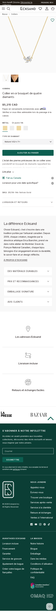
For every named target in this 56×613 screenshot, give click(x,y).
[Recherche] (10, 8)
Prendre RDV (47, 3)
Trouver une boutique (41, 497)
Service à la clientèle (40, 507)
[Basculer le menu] (3, 8)
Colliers (14, 14)
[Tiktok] (49, 524)
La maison (36, 538)
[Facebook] (31, 524)
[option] (28, 45)
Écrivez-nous (36, 492)
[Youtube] (36, 524)
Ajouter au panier (28, 153)
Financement (8, 548)
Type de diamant (11, 136)
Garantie (6, 553)
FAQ (32, 577)
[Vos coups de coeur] (40, 8)
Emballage (35, 553)
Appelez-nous (37, 487)
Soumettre (12, 459)
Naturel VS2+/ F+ (12, 142)
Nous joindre (38, 482)
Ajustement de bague (12, 564)
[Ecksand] (28, 8)
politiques (16, 469)
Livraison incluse (10, 543)
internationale (17, 4)
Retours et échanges (40, 512)
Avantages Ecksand (14, 538)
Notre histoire (37, 543)
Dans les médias (38, 558)
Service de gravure (12, 558)
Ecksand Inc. (14, 504)
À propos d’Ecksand (15, 260)
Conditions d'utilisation (41, 564)
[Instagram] (40, 524)
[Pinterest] (44, 524)
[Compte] (46, 8)
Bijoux (4, 14)
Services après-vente (41, 502)
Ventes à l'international (41, 517)
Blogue (33, 548)
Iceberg (6, 89)
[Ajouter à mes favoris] (52, 20)
